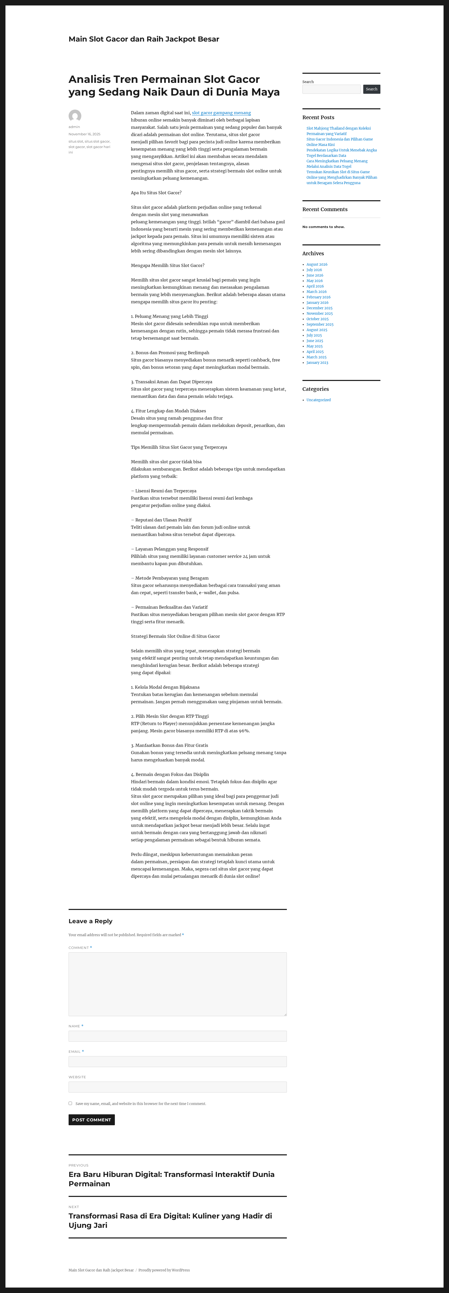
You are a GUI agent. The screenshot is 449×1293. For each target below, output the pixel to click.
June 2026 (315, 275)
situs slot (76, 141)
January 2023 (317, 362)
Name (76, 1026)
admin (74, 127)
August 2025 (317, 330)
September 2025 (320, 324)
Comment (80, 948)
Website (77, 1077)
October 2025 (318, 319)
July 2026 (314, 270)
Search (308, 82)
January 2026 (318, 302)
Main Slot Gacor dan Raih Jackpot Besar (144, 39)
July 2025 (314, 335)
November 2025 (320, 313)
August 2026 (317, 264)
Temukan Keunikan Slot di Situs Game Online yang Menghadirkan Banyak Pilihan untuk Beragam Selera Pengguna (342, 177)
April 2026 (315, 286)
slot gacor (77, 147)
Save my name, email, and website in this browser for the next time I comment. (141, 1104)
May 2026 (315, 281)
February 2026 (319, 297)
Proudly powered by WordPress (164, 1270)
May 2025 (315, 346)
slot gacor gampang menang (221, 112)
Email (76, 1051)
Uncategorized (319, 400)
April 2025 (315, 352)
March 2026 (317, 292)
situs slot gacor (97, 141)
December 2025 (320, 308)
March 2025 (317, 357)
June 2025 (315, 341)
